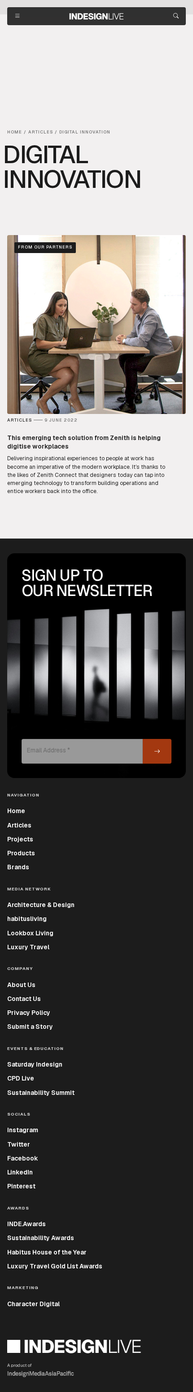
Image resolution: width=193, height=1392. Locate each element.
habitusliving (27, 919)
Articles (19, 825)
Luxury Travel (28, 947)
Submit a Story (30, 1027)
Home (16, 811)
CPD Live (20, 1078)
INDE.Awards (26, 1224)
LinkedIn (20, 1172)
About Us (21, 985)
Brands (18, 867)
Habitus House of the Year (47, 1252)
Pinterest (21, 1186)
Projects (20, 839)
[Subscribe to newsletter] (157, 751)
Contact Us (24, 999)
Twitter (18, 1144)
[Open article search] (176, 16)
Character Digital (33, 1304)
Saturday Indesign (34, 1064)
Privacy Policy (28, 1013)
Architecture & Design (41, 905)
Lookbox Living (30, 933)
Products (21, 853)
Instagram (22, 1130)
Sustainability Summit (41, 1093)
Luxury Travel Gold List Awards (54, 1266)
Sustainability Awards (40, 1238)
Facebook (22, 1158)
